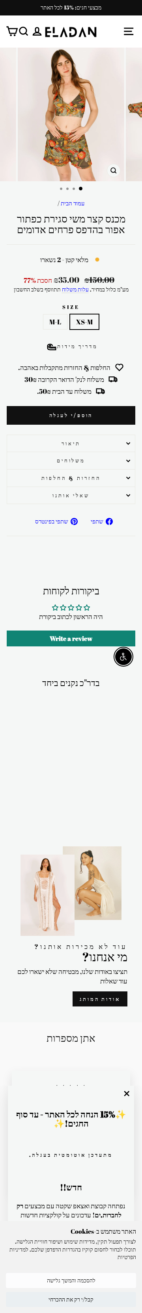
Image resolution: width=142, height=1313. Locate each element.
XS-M (84, 321)
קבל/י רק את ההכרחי (71, 1299)
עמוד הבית (72, 203)
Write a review (71, 638)
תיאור (71, 443)
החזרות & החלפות (71, 477)
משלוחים (71, 460)
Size (71, 307)
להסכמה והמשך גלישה (71, 1280)
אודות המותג (100, 998)
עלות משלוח (75, 289)
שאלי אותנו (71, 495)
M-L (55, 321)
